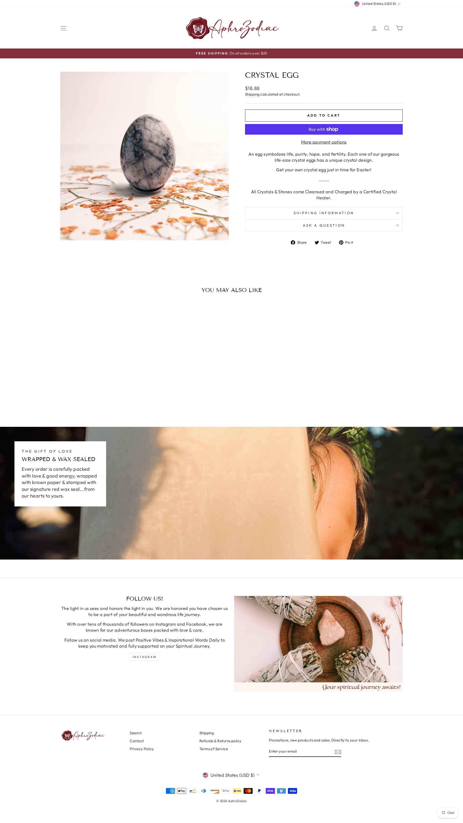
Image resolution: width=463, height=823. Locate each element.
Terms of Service (213, 749)
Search (136, 733)
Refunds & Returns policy (220, 741)
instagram (145, 657)
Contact (137, 741)
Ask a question (324, 225)
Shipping (252, 94)
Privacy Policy (142, 749)
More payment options (324, 142)
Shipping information (324, 213)
